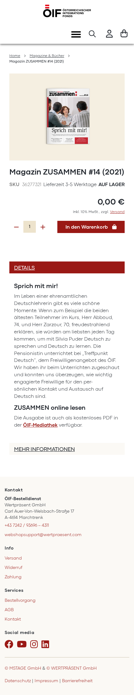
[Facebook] (10, 644)
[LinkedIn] (46, 644)
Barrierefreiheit (77, 680)
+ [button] (43, 227)
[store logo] (67, 11)
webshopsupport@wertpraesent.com (43, 534)
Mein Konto (109, 34)
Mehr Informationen (44, 449)
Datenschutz (18, 680)
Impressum (46, 680)
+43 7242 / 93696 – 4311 (27, 525)
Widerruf (13, 567)
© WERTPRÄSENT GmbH (71, 668)
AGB (9, 609)
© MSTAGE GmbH (23, 668)
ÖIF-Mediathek (40, 425)
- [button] (16, 227)
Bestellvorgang (20, 600)
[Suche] (92, 34)
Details (24, 268)
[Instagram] (35, 644)
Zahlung (13, 577)
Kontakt (13, 619)
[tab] (67, 267)
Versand (117, 212)
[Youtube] (23, 644)
